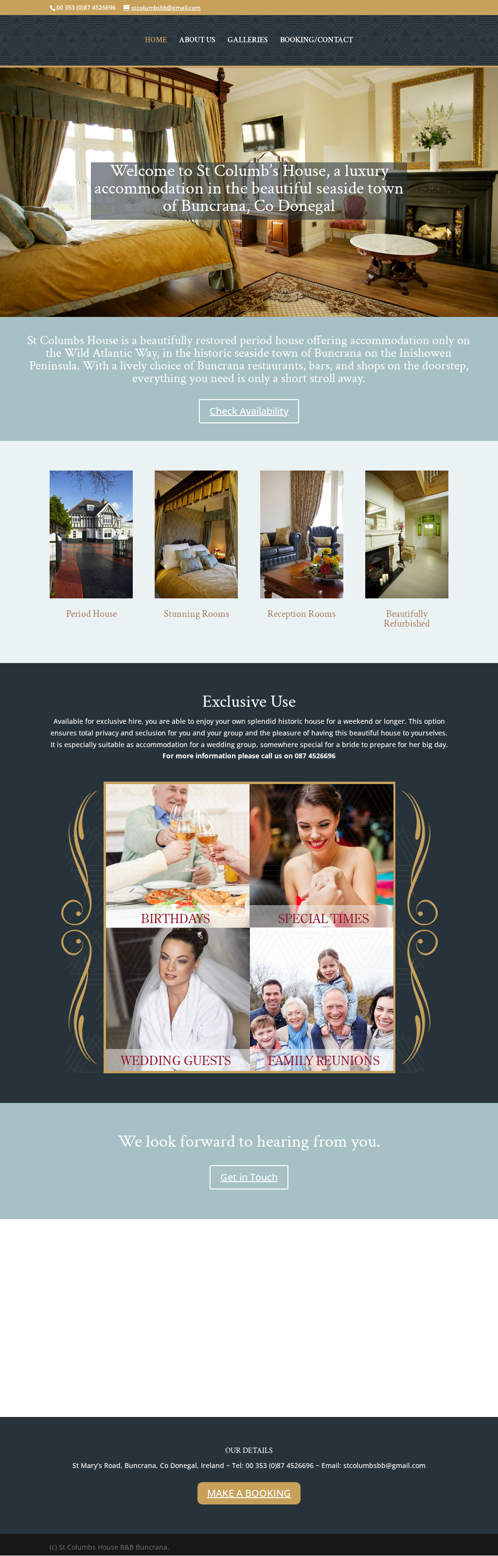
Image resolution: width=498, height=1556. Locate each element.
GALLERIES (248, 41)
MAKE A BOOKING (249, 1493)
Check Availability (249, 411)
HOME (156, 41)
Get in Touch (249, 1177)
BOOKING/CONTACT (316, 41)
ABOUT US (197, 41)
